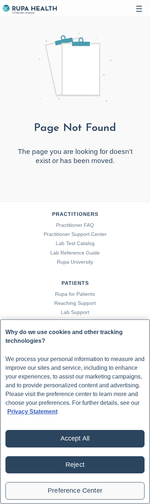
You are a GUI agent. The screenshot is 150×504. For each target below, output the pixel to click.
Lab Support (75, 312)
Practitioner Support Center (75, 234)
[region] (75, 411)
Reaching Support (75, 303)
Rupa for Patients (75, 294)
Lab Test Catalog (75, 243)
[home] (29, 8)
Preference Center (75, 490)
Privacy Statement (32, 411)
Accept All (75, 438)
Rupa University (75, 262)
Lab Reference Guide (75, 253)
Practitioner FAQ (75, 225)
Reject (75, 464)
